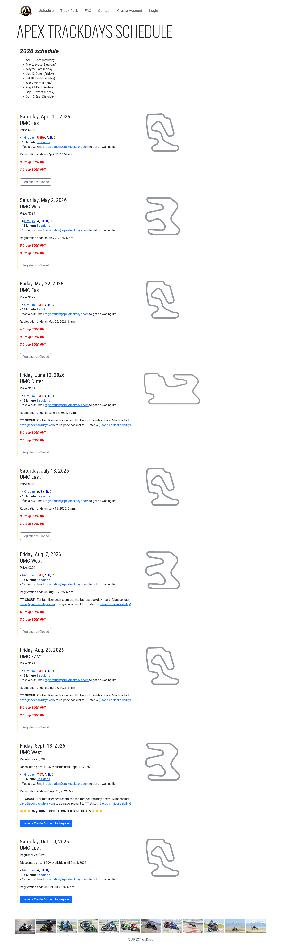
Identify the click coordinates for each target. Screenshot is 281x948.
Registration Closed (35, 182)
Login (153, 10)
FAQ (88, 10)
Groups (29, 137)
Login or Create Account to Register (46, 823)
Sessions (43, 142)
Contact (104, 10)
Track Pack (69, 10)
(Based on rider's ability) (115, 425)
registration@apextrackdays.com (67, 147)
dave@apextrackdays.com (37, 425)
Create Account (129, 10)
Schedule (46, 10)
